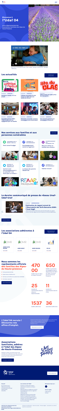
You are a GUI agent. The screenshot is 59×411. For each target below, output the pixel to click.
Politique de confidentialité (27, 405)
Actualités (3, 390)
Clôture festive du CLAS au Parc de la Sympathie (48, 95)
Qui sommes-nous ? (5, 385)
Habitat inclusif (46, 168)
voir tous (54, 132)
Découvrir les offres (37, 327)
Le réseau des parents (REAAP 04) (29, 169)
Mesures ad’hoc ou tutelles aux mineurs (48, 146)
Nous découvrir (7, 282)
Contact (46, 392)
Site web (5, 250)
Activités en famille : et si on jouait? (8, 96)
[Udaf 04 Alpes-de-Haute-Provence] (3, 2)
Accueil (3, 383)
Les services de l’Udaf (25, 383)
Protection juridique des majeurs (27, 385)
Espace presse (4, 389)
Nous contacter (52, 373)
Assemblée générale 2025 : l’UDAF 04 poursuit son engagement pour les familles (9, 120)
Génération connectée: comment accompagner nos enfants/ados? (29, 119)
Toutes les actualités (51, 75)
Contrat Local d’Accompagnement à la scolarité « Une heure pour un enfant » (10, 171)
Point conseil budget (9, 145)
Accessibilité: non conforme (52, 405)
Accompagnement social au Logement (28, 146)
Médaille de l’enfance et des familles (27, 394)
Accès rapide (48, 389)
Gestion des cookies (36, 405)
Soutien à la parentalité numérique (27, 395)
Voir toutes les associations (51, 232)
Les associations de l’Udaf (6, 388)
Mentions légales (43, 405)
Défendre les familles (5, 386)
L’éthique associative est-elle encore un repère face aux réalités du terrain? (28, 97)
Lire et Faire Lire (23, 393)
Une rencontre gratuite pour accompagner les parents (47, 119)
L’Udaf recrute (48, 391)
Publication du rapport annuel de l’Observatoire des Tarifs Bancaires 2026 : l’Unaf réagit (41, 207)
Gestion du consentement (26, 406)
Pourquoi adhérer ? (8, 360)
